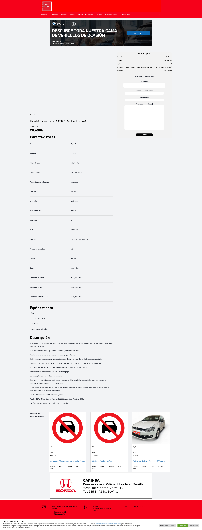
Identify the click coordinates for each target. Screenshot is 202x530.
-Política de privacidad (59, 512)
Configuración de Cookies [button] (167, 526)
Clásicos (55, 15)
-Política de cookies (58, 514)
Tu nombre (144, 81)
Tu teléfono (144, 97)
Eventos (99, 15)
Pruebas (63, 15)
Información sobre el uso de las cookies (108, 524)
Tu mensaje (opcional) (144, 104)
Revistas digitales (111, 15)
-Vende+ (96, 510)
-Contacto (96, 506)
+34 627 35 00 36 (139, 506)
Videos (72, 15)
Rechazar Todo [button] (194, 526)
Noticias (44, 15)
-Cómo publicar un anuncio (102, 508)
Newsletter (126, 15)
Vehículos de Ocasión (85, 15)
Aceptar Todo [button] (183, 526)
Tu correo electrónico (144, 91)
